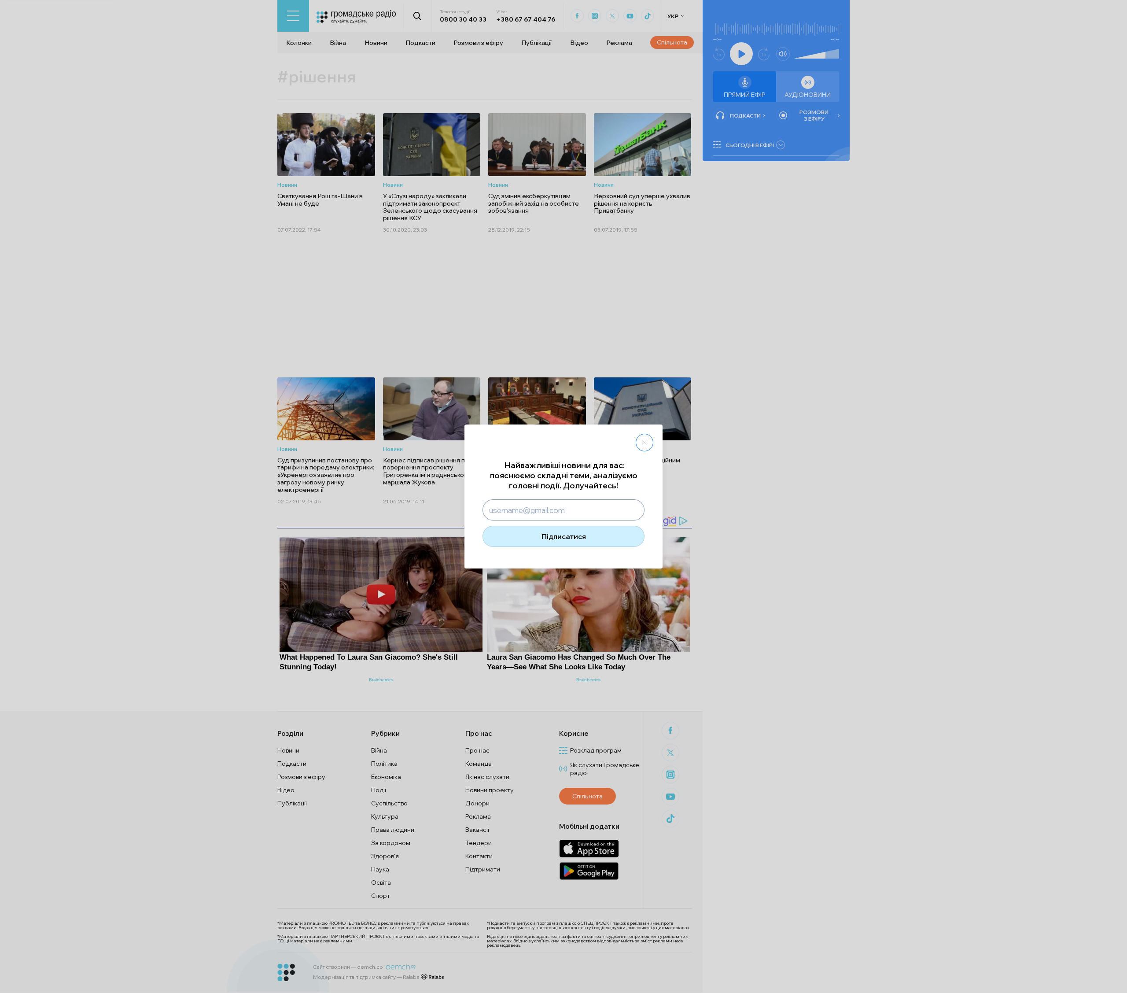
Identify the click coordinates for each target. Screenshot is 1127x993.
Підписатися (563, 536)
